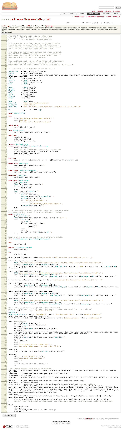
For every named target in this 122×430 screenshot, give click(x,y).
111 (6, 230)
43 (6, 111)
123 (5, 251)
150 (5, 300)
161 (5, 319)
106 (5, 221)
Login (93, 11)
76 (6, 168)
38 (6, 103)
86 (6, 185)
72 (6, 161)
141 (5, 283)
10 (6, 52)
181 (5, 356)
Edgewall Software (23, 427)
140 (5, 281)
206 (5, 409)
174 (5, 344)
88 (6, 189)
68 (6, 154)
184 (5, 361)
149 (5, 298)
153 (5, 305)
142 (5, 285)
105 (5, 219)
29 (6, 87)
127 (5, 257)
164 (5, 324)
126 (5, 256)
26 (6, 82)
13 (6, 57)
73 (6, 163)
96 (6, 203)
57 (6, 135)
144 (5, 290)
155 (5, 309)
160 (5, 318)
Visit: (67, 22)
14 (6, 59)
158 (5, 314)
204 (5, 406)
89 (6, 191)
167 (5, 330)
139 (5, 279)
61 (6, 142)
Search (116, 13)
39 (6, 104)
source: (5, 19)
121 (5, 247)
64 (6, 147)
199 (5, 396)
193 (5, 380)
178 (5, 351)
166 (5, 328)
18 (6, 66)
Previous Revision (79, 16)
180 (5, 354)
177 (5, 349)
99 (6, 209)
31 (6, 90)
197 (5, 389)
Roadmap (81, 13)
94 (6, 200)
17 (6, 64)
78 (6, 172)
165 (5, 326)
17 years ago (49, 26)
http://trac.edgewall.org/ (114, 427)
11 (6, 54)
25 (6, 80)
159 (5, 316)
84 (6, 182)
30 (6, 89)
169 (5, 335)
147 (5, 295)
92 (6, 196)
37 (6, 101)
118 (6, 242)
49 (6, 121)
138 (5, 278)
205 (5, 408)
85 (6, 184)
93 (6, 198)
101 (5, 212)
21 (6, 71)
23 (6, 75)
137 (5, 276)
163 (5, 323)
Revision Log (116, 16)
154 (5, 307)
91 (6, 194)
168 (5, 332)
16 (6, 62)
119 (6, 244)
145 (5, 291)
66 (6, 151)
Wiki (64, 13)
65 (6, 149)
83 (6, 180)
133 (5, 269)
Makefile (37, 19)
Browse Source (93, 13)
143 (5, 286)
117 (6, 240)
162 (5, 321)
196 (5, 386)
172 (5, 340)
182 (5, 358)
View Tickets (106, 13)
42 (6, 109)
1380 (47, 19)
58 (6, 137)
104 (5, 217)
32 (6, 92)
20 (6, 70)
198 (5, 394)
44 (6, 113)
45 (6, 115)
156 (5, 310)
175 (5, 346)
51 (6, 125)
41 (6, 108)
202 (5, 402)
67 (6, 153)
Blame (109, 16)
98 (6, 207)
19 (6, 68)
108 (5, 224)
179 (5, 353)
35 (6, 97)
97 (6, 205)
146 (5, 293)
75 (6, 167)
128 (5, 259)
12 (6, 55)
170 (5, 337)
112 (6, 232)
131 (5, 264)
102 (5, 214)
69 (6, 156)
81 (6, 177)
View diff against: (109, 22)
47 (6, 118)
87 (6, 187)
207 (5, 411)
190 (5, 373)
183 (5, 359)
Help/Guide (100, 11)
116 (6, 239)
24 (6, 78)
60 (6, 140)
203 (5, 404)
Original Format (65, 423)
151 (5, 302)
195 (5, 384)
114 (6, 235)
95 (6, 201)
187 (5, 367)
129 (5, 261)
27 (6, 83)
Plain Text (55, 423)
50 (6, 123)
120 (5, 245)
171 (5, 339)
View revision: (90, 22)
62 (6, 144)
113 (6, 233)
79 (6, 173)
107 (5, 223)
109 (5, 226)
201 (5, 401)
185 (5, 363)
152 (5, 304)
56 (6, 134)
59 (6, 139)
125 (5, 254)
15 (6, 61)
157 (5, 312)
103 (5, 216)
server (20, 19)
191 (5, 375)
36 (6, 99)
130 (5, 262)
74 (6, 165)
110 (6, 228)
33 (6, 94)
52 (6, 127)
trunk (12, 19)
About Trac (108, 11)
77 (6, 170)
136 (5, 274)
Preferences (116, 11)
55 (6, 132)
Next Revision (100, 16)
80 (6, 175)
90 (6, 193)
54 (6, 130)
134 (5, 271)
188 (5, 368)
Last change (6, 26)
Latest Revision (90, 16)
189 (5, 370)
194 (5, 382)
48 (6, 120)
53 (6, 128)
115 (6, 237)
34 (6, 96)
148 (5, 297)
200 (5, 399)
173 (5, 342)
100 (5, 210)
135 (5, 273)
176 (5, 347)
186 (5, 365)
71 (6, 160)
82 (6, 179)
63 (6, 146)
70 (6, 158)
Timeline (72, 13)
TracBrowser (89, 419)
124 (5, 252)
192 (5, 377)
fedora (28, 19)
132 (5, 266)
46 (6, 116)
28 (6, 85)
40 (6, 106)
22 (6, 73)
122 (5, 249)
